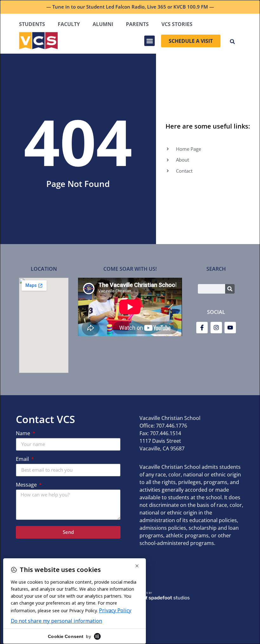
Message (27, 485)
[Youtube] (230, 327)
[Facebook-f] (202, 327)
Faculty (69, 24)
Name (23, 434)
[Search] (230, 289)
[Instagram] (216, 327)
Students (32, 24)
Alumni (103, 24)
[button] (149, 41)
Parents (137, 24)
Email (23, 459)
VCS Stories (176, 24)
